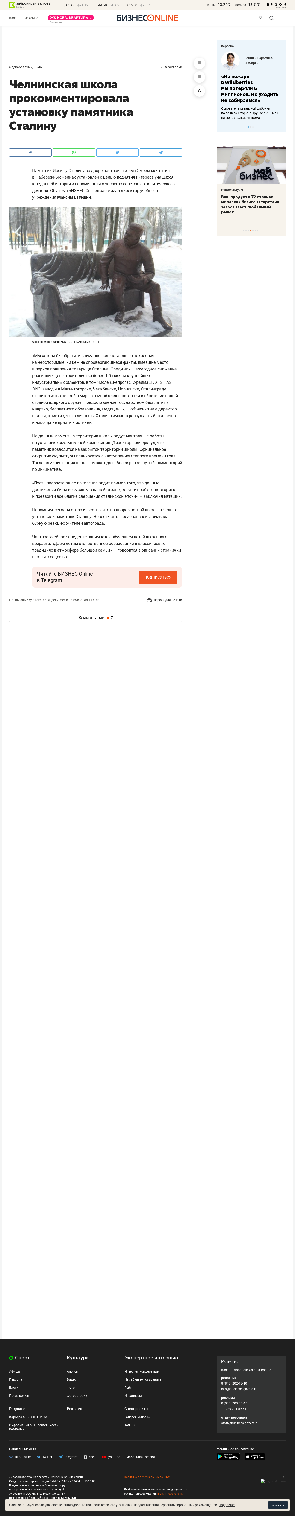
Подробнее (227, 1505)
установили (43, 516)
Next (280, 127)
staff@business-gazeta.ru (240, 1423)
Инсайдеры (133, 1395)
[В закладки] (199, 77)
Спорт (22, 1358)
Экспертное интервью (151, 1358)
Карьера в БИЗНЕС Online (28, 1417)
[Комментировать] (199, 63)
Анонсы (73, 1371)
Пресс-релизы (19, 1395)
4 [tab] (250, 230)
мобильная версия (141, 1457)
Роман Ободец (257, 58)
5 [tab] (253, 230)
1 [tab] (248, 127)
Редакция (18, 1409)
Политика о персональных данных (147, 1477)
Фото (71, 1387)
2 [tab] (250, 127)
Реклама (74, 1409)
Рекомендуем (239, 190)
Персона (15, 1379)
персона (227, 46)
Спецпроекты (136, 1409)
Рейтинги (131, 1387)
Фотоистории (77, 1395)
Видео (71, 1379)
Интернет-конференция (142, 1371)
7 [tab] (257, 230)
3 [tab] (253, 127)
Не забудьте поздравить (142, 1379)
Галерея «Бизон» (137, 1417)
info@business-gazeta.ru (239, 1389)
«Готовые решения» (261, 63)
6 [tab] (255, 230)
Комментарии (96, 617)
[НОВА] (71, 19)
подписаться (158, 576)
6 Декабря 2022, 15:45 (25, 67)
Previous (223, 127)
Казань (14, 18)
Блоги (13, 1387)
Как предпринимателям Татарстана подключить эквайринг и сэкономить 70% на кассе (257, 204)
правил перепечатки (169, 1493)
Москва (240, 5)
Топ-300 (130, 1425)
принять (278, 1505)
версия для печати (167, 600)
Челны (211, 5)
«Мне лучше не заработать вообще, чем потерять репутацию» (251, 85)
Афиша (14, 1371)
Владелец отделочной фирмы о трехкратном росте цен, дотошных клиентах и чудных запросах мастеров (252, 107)
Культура (77, 1358)
